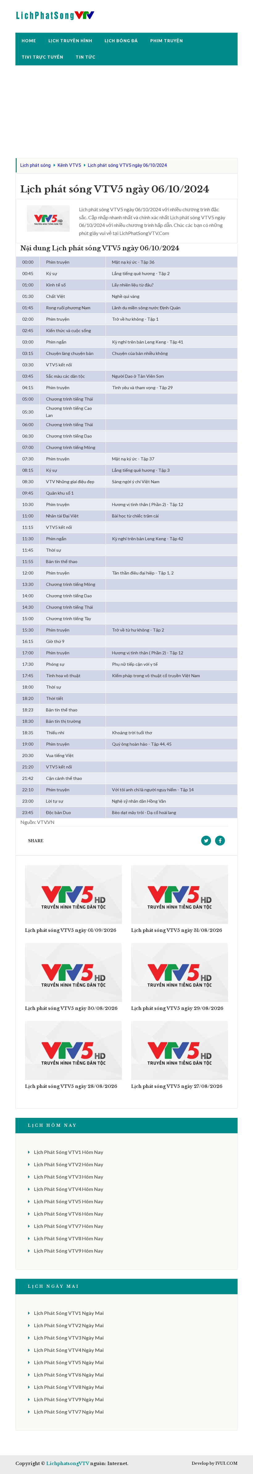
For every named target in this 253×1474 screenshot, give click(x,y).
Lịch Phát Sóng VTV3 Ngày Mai (69, 1337)
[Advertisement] (126, 115)
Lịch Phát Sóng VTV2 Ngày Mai (69, 1325)
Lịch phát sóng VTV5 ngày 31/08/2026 (176, 930)
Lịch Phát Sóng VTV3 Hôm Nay (68, 1177)
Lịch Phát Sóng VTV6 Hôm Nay (68, 1214)
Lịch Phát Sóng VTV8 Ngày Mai (69, 1387)
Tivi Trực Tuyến (42, 57)
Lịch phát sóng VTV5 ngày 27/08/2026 (176, 1086)
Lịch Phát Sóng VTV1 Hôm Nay (68, 1152)
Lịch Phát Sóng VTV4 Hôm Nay (68, 1189)
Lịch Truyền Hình (70, 40)
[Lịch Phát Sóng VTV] (55, 14)
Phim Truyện (166, 40)
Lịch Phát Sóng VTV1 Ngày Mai (69, 1313)
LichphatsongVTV (67, 1463)
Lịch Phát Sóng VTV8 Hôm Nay (68, 1238)
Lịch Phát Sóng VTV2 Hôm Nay (68, 1164)
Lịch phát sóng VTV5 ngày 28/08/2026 (71, 1086)
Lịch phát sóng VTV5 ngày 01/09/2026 (70, 930)
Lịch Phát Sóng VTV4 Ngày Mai (69, 1350)
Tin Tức (85, 57)
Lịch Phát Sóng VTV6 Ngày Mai (69, 1374)
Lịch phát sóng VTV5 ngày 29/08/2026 (177, 1008)
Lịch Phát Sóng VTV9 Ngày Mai (69, 1399)
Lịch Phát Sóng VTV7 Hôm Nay (68, 1226)
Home (29, 40)
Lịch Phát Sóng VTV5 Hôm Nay (68, 1201)
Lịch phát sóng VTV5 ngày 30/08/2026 (71, 1008)
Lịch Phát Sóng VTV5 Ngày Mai (69, 1362)
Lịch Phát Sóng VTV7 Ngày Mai (69, 1411)
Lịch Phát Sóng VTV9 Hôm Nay (68, 1251)
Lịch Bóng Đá (121, 40)
